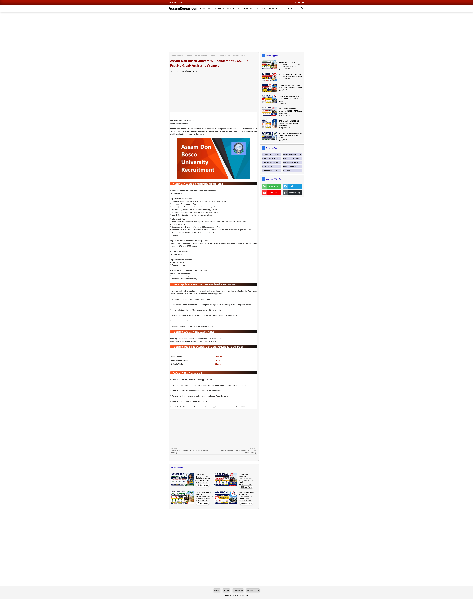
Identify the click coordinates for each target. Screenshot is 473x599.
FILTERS (272, 8)
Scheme (287, 170)
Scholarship (243, 8)
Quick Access (285, 8)
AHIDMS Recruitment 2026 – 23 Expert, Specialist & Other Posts (290, 135)
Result (209, 8)
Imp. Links (254, 8)
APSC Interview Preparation (293, 158)
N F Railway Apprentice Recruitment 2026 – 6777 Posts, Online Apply (246, 478)
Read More (204, 485)
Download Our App (175, 2)
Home (202, 8)
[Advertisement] (236, 31)
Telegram (294, 186)
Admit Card (219, 8)
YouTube (273, 192)
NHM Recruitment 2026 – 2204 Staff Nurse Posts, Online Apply (290, 75)
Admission (231, 8)
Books (264, 8)
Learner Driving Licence (271, 162)
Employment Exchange (292, 154)
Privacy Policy (253, 590)
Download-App (294, 192)
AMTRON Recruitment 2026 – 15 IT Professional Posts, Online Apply (247, 495)
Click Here (218, 357)
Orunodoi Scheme (270, 170)
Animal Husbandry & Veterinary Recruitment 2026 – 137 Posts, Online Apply (204, 495)
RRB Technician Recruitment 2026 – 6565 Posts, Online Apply (290, 86)
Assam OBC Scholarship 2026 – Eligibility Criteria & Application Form (203, 477)
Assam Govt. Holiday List (272, 154)
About (226, 590)
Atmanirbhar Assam (291, 162)
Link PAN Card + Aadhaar (272, 158)
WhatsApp (273, 186)
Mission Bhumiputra (291, 166)
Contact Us (238, 590)
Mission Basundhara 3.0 (272, 166)
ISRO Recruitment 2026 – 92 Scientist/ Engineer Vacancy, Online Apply (289, 123)
